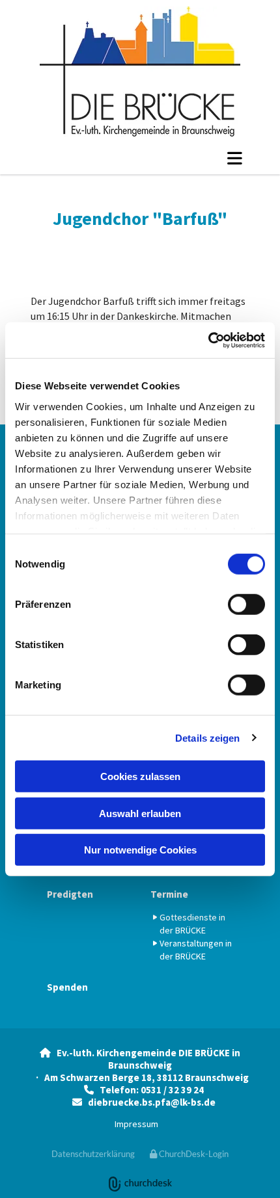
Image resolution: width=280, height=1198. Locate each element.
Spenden (67, 987)
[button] (140, 158)
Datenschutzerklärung (93, 1154)
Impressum (136, 1124)
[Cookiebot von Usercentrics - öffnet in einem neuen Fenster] (208, 340)
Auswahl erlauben (140, 812)
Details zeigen (207, 737)
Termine (169, 894)
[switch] (246, 604)
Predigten (70, 894)
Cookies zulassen (140, 776)
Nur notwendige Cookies (140, 849)
